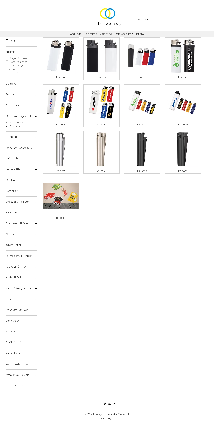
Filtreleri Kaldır (14, 385)
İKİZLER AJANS (107, 24)
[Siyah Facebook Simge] (100, 403)
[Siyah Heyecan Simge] (104, 403)
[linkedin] (109, 403)
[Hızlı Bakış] (61, 56)
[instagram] (114, 403)
